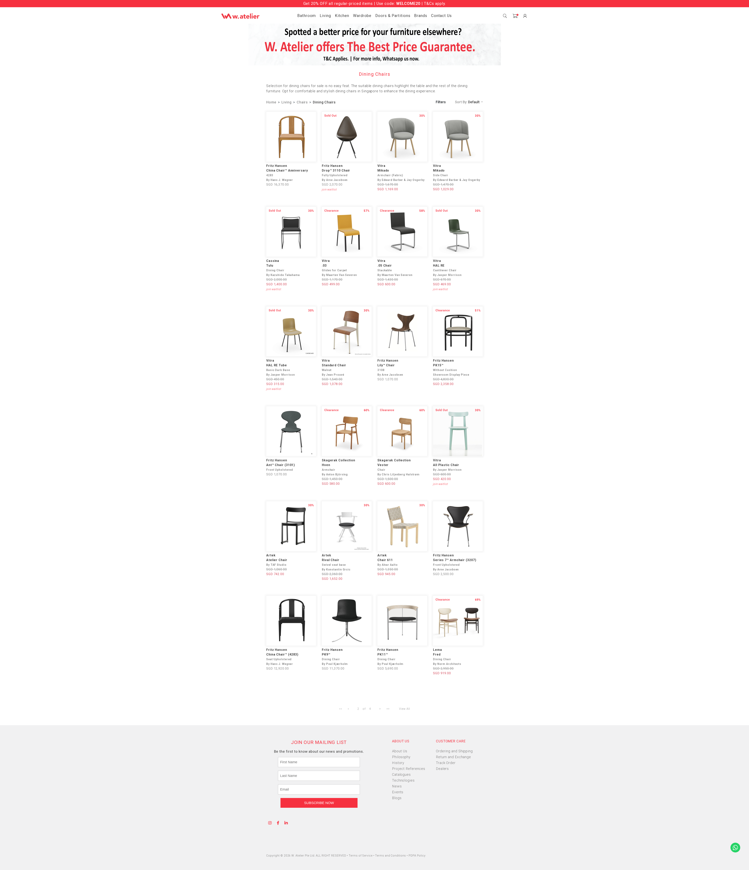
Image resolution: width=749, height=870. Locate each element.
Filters (441, 102)
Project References (408, 769)
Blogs (397, 798)
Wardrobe (362, 15)
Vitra (381, 166)
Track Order (446, 763)
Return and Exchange (453, 757)
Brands (420, 15)
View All (404, 708)
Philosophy (401, 757)
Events (397, 792)
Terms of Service (361, 855)
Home (271, 102)
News (397, 786)
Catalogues (401, 774)
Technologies (403, 780)
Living (325, 15)
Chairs (302, 102)
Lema (437, 650)
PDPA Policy (417, 855)
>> (388, 708)
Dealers (442, 769)
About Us (399, 751)
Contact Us (441, 15)
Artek (271, 555)
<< (340, 708)
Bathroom (306, 15)
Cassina (272, 261)
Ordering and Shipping (454, 751)
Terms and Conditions (391, 855)
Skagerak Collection (338, 460)
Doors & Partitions (392, 15)
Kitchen (342, 15)
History (398, 763)
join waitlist (329, 189)
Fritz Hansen (276, 166)
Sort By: (467, 102)
